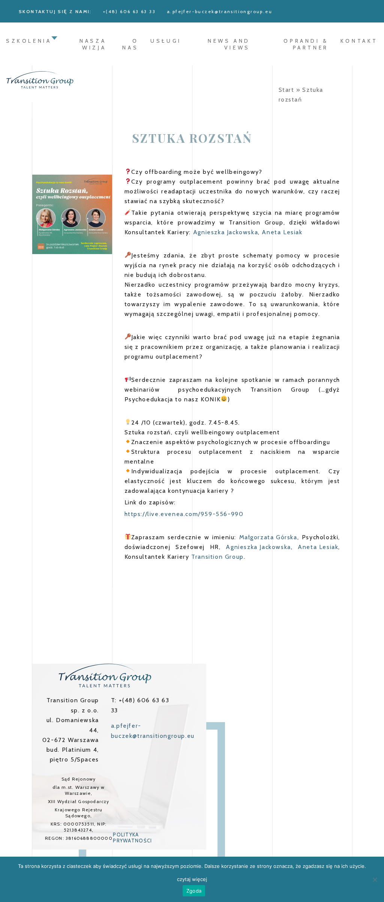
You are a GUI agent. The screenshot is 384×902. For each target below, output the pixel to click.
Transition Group (217, 556)
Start (286, 89)
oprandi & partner (306, 44)
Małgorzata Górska (268, 537)
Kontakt (359, 40)
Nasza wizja (93, 44)
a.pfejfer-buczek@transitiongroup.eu (219, 11)
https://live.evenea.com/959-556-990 (184, 514)
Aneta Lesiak (282, 232)
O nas (130, 44)
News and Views (229, 44)
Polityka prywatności (132, 838)
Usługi (166, 40)
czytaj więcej (192, 879)
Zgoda (193, 891)
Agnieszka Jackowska (225, 232)
